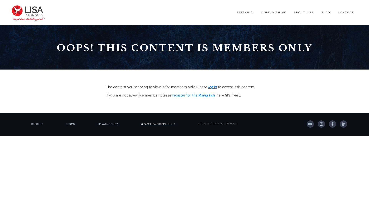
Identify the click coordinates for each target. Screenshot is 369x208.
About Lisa (304, 12)
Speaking (245, 12)
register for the (193, 95)
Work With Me (273, 12)
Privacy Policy (108, 124)
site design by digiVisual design (218, 124)
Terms (70, 124)
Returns (37, 124)
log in (212, 87)
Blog (326, 12)
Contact (346, 12)
